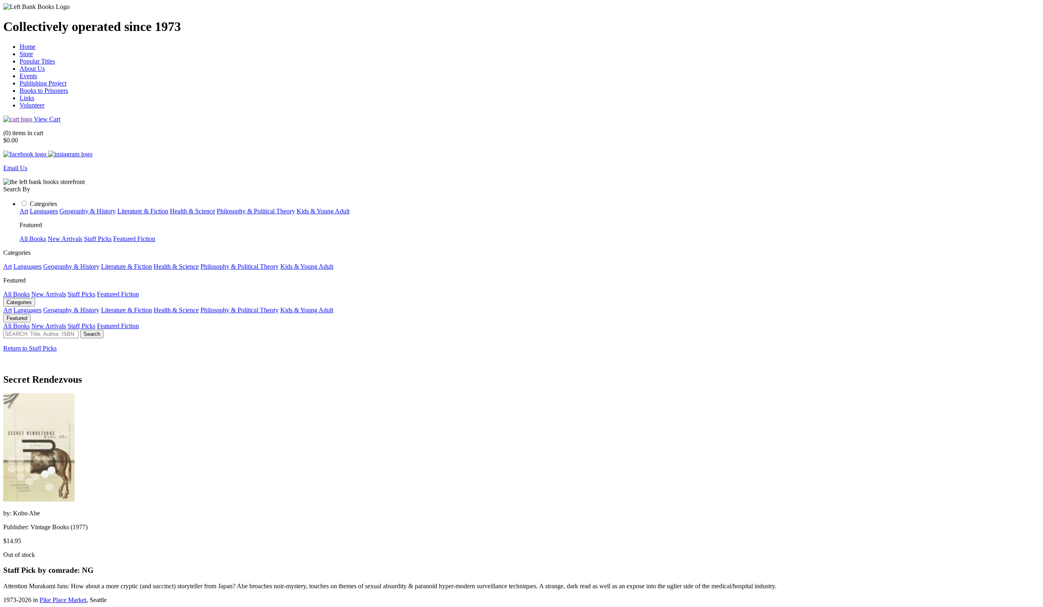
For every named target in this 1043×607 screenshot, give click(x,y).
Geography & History (87, 211)
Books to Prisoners (44, 90)
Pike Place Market (63, 599)
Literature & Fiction (142, 211)
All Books (33, 238)
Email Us (15, 167)
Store (26, 53)
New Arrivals (65, 238)
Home (27, 46)
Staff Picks (98, 238)
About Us (32, 68)
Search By (16, 189)
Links (27, 97)
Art (24, 211)
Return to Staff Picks (30, 348)
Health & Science (192, 211)
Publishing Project (43, 83)
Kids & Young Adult (323, 211)
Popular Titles (37, 61)
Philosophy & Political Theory (256, 211)
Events (28, 75)
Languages (44, 211)
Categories (43, 203)
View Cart (47, 119)
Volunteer (32, 105)
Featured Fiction (134, 238)
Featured (17, 318)
